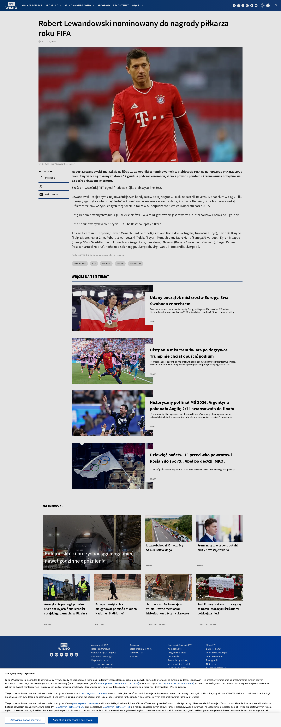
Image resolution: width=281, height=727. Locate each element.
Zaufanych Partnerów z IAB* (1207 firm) (118, 683)
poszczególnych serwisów (94, 693)
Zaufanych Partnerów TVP (117, 707)
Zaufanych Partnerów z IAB (70, 707)
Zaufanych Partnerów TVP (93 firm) (175, 683)
